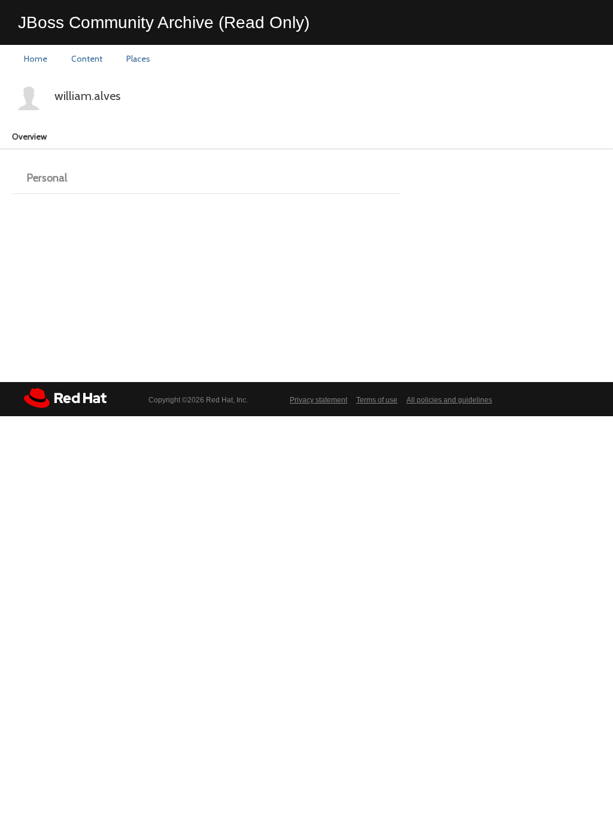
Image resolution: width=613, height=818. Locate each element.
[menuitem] (35, 59)
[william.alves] (29, 98)
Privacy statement (318, 400)
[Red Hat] (65, 398)
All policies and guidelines (449, 400)
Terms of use (376, 400)
